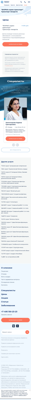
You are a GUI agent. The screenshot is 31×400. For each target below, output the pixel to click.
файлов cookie (22, 395)
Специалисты (8, 290)
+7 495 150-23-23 (9, 65)
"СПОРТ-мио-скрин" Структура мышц (12, 247)
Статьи (4, 302)
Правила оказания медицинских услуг (12, 343)
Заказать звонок (6, 314)
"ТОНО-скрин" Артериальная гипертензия (14, 166)
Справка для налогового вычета (10, 353)
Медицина (6, 5)
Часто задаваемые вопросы (10, 279)
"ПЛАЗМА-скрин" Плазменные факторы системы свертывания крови (13, 182)
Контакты (4, 285)
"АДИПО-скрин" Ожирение (9, 216)
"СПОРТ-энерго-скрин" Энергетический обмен (15, 250)
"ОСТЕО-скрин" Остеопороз (9, 202)
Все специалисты (15, 149)
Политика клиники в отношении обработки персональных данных (14, 339)
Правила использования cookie (10, 346)
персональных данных (6, 396)
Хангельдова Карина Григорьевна (14, 123)
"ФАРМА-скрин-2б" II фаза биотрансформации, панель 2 (15, 237)
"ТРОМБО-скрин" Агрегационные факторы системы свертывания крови (14, 187)
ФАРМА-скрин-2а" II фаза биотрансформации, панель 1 (14, 232)
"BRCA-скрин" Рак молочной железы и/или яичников (14, 198)
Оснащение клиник (7, 282)
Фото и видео (5, 277)
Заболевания (8, 305)
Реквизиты (4, 350)
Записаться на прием (15, 44)
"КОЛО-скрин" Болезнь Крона (10, 219)
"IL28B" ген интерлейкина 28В (10, 257)
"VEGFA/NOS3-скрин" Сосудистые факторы (13, 194)
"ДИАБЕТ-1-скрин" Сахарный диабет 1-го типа (14, 205)
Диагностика (19, 5)
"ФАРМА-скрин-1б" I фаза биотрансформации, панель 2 (14, 227)
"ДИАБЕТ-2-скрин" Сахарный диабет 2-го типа (14, 208)
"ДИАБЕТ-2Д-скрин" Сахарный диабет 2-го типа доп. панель (15, 212)
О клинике (6, 268)
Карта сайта (4, 357)
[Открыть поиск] (21, 2)
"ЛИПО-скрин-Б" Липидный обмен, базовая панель (14, 172)
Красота (13, 5)
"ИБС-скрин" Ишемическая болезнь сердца (14, 169)
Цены (4, 294)
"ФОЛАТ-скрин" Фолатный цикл (10, 191)
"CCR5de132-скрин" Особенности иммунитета (14, 244)
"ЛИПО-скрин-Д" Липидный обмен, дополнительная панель (11, 177)
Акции (25, 5)
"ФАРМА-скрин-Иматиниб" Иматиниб (12, 241)
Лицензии (4, 271)
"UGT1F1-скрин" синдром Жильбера (11, 253)
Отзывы (10, 127)
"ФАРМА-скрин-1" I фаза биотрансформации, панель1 (14, 223)
